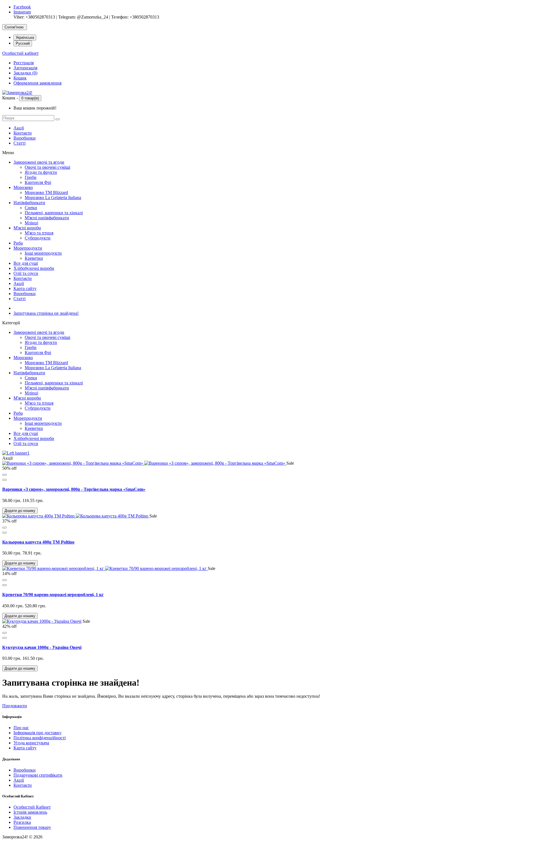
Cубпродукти (38, 238)
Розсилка (22, 822)
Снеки (31, 207)
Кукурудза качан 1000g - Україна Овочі (41, 647)
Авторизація (25, 67)
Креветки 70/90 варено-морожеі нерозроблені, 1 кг (53, 594)
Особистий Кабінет (32, 807)
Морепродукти (27, 248)
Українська (25, 37)
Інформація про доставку (37, 732)
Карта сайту (24, 288)
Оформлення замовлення (37, 83)
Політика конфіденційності (39, 737)
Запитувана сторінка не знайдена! (46, 313)
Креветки (34, 258)
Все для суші (25, 263)
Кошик (20, 78)
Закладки (22, 817)
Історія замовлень (30, 812)
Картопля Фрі (38, 182)
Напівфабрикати (29, 202)
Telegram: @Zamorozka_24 (83, 17)
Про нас (21, 727)
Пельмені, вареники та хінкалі (54, 212)
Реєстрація (23, 62)
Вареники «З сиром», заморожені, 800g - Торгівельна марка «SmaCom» (73, 489)
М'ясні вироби (27, 227)
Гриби (30, 177)
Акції (18, 128)
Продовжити (14, 705)
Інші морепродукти (43, 253)
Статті (19, 143)
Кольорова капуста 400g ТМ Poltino (38, 542)
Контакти (22, 133)
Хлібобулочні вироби (33, 268)
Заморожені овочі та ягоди (38, 162)
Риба (18, 243)
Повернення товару (32, 827)
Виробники (24, 138)
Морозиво (23, 187)
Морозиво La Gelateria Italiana (53, 197)
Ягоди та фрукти (41, 172)
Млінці (31, 222)
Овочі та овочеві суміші (47, 167)
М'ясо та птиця (39, 233)
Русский (23, 43)
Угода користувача (31, 742)
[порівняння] (4, 480)
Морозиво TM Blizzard (46, 192)
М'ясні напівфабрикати (47, 217)
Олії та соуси (25, 273)
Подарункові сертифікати (37, 775)
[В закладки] (4, 475)
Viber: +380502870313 (34, 17)
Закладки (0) (25, 72)
